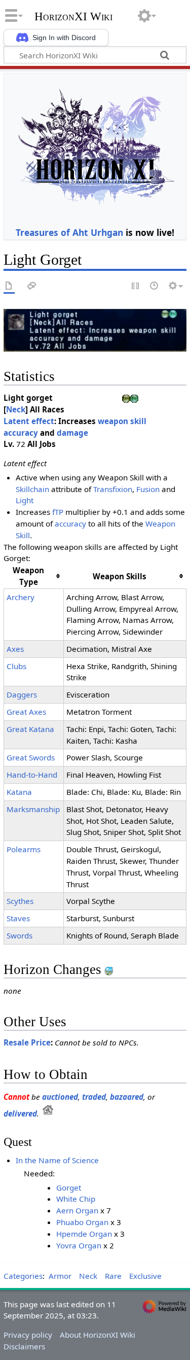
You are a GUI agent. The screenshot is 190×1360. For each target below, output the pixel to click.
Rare (113, 1276)
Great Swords (31, 757)
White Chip (75, 1199)
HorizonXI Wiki (73, 16)
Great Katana (30, 729)
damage (72, 433)
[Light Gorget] (95, 329)
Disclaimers (24, 1346)
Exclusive (145, 1276)
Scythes (20, 901)
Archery (20, 597)
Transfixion (112, 489)
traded (94, 1097)
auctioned (60, 1097)
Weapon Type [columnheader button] (28, 576)
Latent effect (29, 421)
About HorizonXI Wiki (97, 1335)
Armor (60, 1276)
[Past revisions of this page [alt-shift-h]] (154, 286)
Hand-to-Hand (32, 775)
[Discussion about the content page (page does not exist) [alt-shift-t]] (31, 286)
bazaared (126, 1097)
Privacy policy (28, 1335)
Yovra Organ (78, 1245)
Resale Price (27, 1042)
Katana (19, 792)
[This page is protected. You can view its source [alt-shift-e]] (135, 286)
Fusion (148, 489)
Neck (15, 409)
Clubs (16, 666)
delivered (20, 1113)
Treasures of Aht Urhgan (69, 232)
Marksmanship (33, 809)
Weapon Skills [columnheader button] (119, 576)
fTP (57, 512)
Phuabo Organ (82, 1222)
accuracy (70, 523)
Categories (23, 1276)
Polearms (24, 849)
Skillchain (32, 489)
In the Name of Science (57, 1160)
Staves (18, 918)
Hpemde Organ (84, 1234)
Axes (15, 649)
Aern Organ (77, 1210)
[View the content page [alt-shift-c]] (9, 286)
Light (24, 500)
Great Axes (26, 712)
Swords (19, 935)
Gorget (68, 1187)
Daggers (22, 694)
